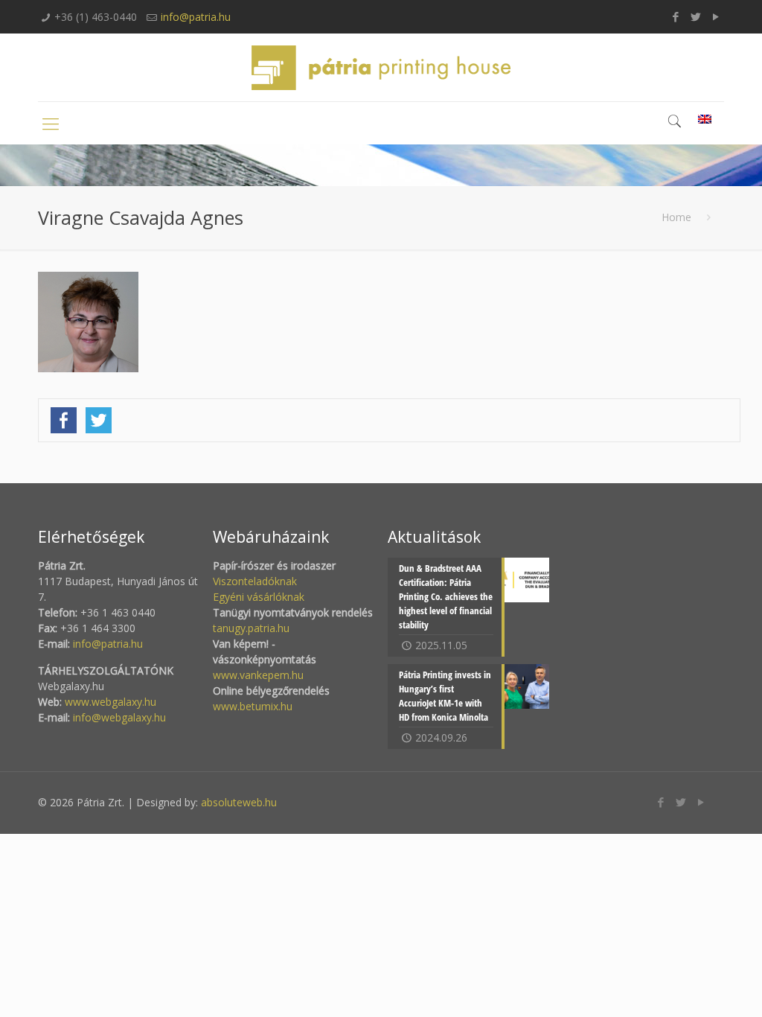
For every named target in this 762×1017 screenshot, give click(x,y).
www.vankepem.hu (258, 675)
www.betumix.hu (252, 706)
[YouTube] (716, 16)
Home (676, 217)
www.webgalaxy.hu (109, 702)
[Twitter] (696, 16)
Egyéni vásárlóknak (258, 597)
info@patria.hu (196, 17)
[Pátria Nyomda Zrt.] (381, 67)
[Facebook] (676, 16)
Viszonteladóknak (255, 581)
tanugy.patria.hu (251, 628)
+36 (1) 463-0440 (95, 17)
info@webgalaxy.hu (119, 717)
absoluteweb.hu (239, 802)
